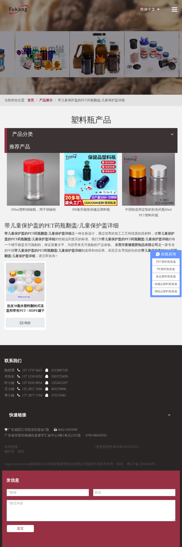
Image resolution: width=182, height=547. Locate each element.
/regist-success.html (18, 464)
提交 (20, 528)
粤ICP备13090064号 (141, 464)
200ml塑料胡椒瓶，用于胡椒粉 (33, 209)
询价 (27, 323)
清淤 (20, 451)
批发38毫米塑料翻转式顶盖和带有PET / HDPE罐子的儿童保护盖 (25, 308)
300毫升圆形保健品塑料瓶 (91, 209)
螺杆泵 (9, 451)
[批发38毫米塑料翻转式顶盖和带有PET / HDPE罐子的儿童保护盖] (25, 282)
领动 (119, 464)
